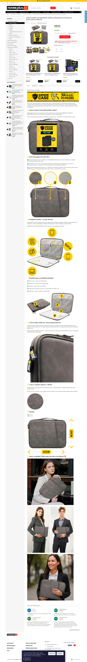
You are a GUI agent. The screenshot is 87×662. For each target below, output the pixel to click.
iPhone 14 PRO (12, 57)
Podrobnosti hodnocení (42, 23)
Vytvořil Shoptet (76, 659)
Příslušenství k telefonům (13, 47)
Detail (40, 81)
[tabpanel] (34, 70)
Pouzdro (10, 49)
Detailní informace (58, 45)
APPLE (10, 24)
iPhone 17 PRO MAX (13, 74)
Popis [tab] (28, 85)
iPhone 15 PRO (12, 62)
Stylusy (10, 38)
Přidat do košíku (66, 36)
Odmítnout (52, 653)
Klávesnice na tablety (13, 35)
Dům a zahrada (10, 43)
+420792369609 (50, 646)
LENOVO (11, 28)
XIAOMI (10, 33)
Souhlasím (60, 653)
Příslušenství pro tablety (12, 21)
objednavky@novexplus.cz (52, 644)
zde (40, 655)
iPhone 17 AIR (12, 76)
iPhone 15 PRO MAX (13, 64)
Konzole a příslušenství (12, 42)
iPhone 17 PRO (12, 73)
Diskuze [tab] (41, 85)
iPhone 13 (11, 50)
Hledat (53, 8)
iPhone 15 (11, 61)
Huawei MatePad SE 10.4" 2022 (15, 31)
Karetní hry (10, 78)
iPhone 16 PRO (12, 68)
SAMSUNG (11, 26)
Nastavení (27, 659)
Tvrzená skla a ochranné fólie (14, 36)
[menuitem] (12, 12)
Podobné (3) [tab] (34, 85)
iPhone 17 (11, 71)
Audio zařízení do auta (12, 40)
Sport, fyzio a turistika (12, 45)
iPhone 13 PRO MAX (13, 54)
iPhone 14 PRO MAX (13, 59)
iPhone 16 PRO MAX (13, 69)
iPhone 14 (11, 55)
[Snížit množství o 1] (59, 37)
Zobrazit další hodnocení (75, 629)
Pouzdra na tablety (12, 23)
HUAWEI (11, 30)
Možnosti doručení (72, 33)
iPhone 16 (11, 66)
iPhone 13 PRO (12, 52)
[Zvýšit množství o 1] (59, 36)
